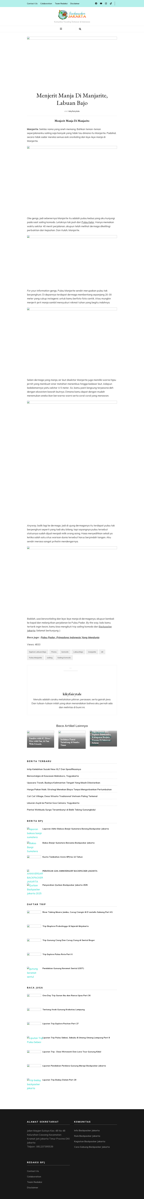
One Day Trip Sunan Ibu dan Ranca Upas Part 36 (66, 995)
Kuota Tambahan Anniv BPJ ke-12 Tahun (62, 857)
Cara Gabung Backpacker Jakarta (92, 1146)
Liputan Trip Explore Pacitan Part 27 (60, 1023)
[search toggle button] (80, 29)
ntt (102, 652)
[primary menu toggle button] (61, 29)
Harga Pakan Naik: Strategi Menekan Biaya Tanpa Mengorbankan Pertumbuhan (69, 789)
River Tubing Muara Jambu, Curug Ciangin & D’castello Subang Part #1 (77, 912)
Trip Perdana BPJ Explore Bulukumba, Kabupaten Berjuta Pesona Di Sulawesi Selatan (101, 737)
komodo (65, 652)
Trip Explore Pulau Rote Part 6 (57, 954)
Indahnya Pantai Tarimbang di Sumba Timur (69, 742)
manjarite (92, 652)
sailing (49, 658)
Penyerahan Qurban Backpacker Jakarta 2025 (65, 885)
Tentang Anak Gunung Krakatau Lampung (63, 1009)
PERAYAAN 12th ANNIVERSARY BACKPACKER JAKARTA (69, 871)
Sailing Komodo (64, 658)
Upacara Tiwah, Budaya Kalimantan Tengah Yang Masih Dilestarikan (63, 782)
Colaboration (46, 3)
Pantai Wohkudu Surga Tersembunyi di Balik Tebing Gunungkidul (61, 809)
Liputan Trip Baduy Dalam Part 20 (59, 1080)
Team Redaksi (61, 3)
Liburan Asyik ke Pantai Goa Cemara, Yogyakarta (53, 802)
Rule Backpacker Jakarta (87, 1135)
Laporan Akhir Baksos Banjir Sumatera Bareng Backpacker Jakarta (75, 828)
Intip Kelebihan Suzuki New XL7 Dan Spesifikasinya (54, 769)
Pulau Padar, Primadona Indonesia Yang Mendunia (70, 637)
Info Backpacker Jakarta (87, 1130)
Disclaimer (74, 3)
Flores (54, 652)
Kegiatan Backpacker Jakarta (89, 1141)
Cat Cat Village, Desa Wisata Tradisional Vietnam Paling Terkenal (62, 796)
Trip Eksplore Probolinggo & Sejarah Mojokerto (65, 926)
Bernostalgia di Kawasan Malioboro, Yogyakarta (53, 776)
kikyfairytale (74, 111)
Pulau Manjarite (35, 658)
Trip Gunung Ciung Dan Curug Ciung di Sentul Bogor (68, 940)
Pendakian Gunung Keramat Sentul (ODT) (63, 968)
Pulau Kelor (88, 222)
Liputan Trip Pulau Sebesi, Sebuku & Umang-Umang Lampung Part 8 (76, 1037)
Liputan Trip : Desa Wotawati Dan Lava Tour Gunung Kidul (71, 1051)
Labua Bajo (78, 652)
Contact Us (32, 3)
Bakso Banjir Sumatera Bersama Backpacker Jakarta (68, 843)
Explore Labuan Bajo (37, 652)
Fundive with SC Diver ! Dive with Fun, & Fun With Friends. (40, 741)
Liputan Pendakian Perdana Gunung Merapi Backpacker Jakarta (74, 1065)
